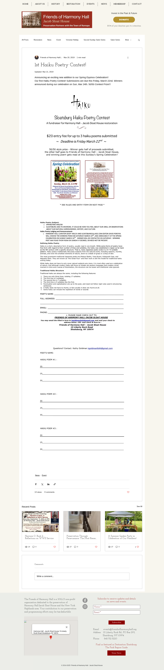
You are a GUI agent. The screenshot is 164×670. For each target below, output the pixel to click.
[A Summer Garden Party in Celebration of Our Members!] (123, 521)
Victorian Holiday (72, 40)
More (127, 40)
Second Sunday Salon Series (94, 40)
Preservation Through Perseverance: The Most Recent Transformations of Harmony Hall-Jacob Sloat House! (81, 537)
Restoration (38, 40)
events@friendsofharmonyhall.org (119, 629)
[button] (139, 40)
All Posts (25, 40)
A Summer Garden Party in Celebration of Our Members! (122, 537)
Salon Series (115, 40)
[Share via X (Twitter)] (42, 484)
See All (139, 506)
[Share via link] (54, 484)
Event (59, 40)
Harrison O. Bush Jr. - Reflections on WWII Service (39, 537)
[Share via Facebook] (36, 484)
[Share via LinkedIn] (48, 484)
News (49, 40)
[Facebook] (85, 600)
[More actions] (127, 57)
